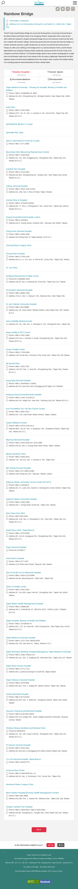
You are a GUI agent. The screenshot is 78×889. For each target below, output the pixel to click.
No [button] (62, 845)
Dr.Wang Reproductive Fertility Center (22, 276)
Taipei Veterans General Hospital (20, 680)
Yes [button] (52, 845)
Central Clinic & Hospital (16, 200)
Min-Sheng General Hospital (18, 468)
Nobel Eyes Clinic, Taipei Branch (20, 530)
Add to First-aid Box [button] (73, 9)
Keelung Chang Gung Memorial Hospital (23, 395)
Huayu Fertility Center (15, 349)
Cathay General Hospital (16, 186)
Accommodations (21, 79)
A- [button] (58, 9)
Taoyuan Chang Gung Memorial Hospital (24, 711)
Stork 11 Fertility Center (16, 587)
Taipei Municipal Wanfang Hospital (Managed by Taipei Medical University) (38, 652)
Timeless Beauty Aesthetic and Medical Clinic (26, 728)
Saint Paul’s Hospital (15, 558)
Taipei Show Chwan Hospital (18, 666)
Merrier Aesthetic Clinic (16, 454)
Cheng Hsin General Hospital (18, 231)
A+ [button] (63, 9)
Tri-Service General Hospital (18, 745)
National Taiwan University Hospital (21, 499)
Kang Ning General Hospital (18, 380)
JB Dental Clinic (13, 363)
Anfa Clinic (10, 107)
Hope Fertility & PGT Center (18, 332)
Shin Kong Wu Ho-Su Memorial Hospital (23, 572)
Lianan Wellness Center (16, 423)
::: (4, 852)
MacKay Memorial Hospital (17, 440)
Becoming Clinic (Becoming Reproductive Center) (27, 152)
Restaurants (56, 79)
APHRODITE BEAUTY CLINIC (19, 124)
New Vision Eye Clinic (15, 513)
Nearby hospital (21, 72)
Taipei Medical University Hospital (20, 638)
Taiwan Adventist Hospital (17, 694)
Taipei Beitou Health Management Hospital (24, 604)
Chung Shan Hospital (15, 254)
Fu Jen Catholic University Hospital (21, 304)
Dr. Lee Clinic (12, 268)
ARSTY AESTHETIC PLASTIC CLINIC (23, 141)
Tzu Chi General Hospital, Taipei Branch (23, 759)
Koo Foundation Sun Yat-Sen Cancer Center (25, 409)
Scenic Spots (56, 72)
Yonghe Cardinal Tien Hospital (19, 807)
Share (68, 9)
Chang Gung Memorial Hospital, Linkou (23, 217)
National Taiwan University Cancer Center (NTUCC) (28, 482)
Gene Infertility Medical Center (19, 321)
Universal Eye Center (15, 770)
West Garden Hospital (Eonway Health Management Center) (32, 793)
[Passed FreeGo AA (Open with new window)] (33, 881)
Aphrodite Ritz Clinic (15, 132)
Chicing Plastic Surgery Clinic (19, 245)
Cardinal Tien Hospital (15, 169)
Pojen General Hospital (16, 547)
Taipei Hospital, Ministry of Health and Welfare (26, 621)
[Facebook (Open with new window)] (45, 881)
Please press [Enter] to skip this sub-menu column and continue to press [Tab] (53, 9)
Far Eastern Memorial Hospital (19, 290)
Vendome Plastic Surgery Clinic (19, 784)
